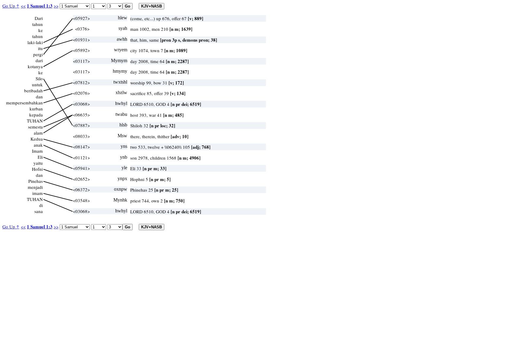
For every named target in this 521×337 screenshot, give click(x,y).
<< (23, 6)
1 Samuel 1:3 (39, 5)
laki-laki (35, 42)
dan (39, 97)
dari (39, 60)
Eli (40, 157)
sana (38, 211)
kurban (36, 109)
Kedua (36, 139)
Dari (39, 18)
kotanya (35, 66)
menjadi (35, 187)
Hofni (37, 169)
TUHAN (35, 121)
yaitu (38, 163)
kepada (36, 115)
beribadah (33, 90)
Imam (37, 151)
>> (56, 6)
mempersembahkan (24, 103)
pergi (38, 54)
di (41, 205)
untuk (37, 84)
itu (40, 48)
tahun (37, 24)
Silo (39, 78)
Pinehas (35, 181)
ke (40, 30)
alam (38, 133)
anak (38, 145)
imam (37, 193)
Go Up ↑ (10, 6)
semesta (35, 127)
